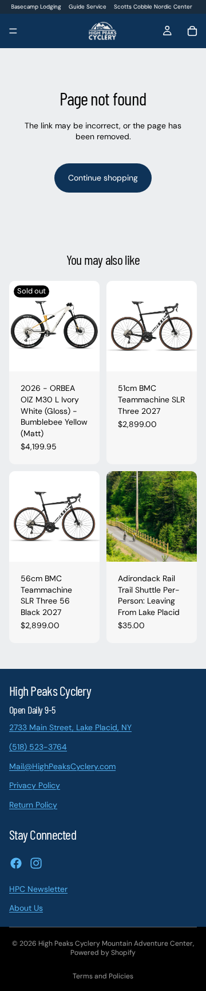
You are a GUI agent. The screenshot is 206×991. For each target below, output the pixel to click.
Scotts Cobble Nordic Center (153, 6)
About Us (26, 908)
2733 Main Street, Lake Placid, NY (70, 727)
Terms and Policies (103, 976)
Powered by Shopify (103, 952)
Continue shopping (103, 178)
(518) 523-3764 (38, 747)
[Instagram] (36, 862)
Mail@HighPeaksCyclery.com (62, 766)
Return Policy (33, 804)
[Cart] (192, 31)
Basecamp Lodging (36, 6)
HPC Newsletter (38, 888)
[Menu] (13, 31)
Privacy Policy (34, 785)
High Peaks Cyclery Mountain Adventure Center (115, 943)
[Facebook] (16, 862)
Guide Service (87, 6)
